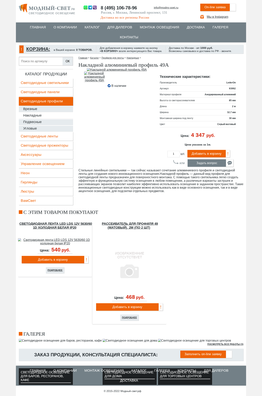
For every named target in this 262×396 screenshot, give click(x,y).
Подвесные (32, 122)
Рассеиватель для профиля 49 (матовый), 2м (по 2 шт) (130, 225)
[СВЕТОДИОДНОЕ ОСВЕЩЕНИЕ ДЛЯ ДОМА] (130, 340)
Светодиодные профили (42, 101)
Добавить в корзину (207, 153)
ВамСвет (28, 201)
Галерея (220, 27)
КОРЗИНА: (38, 49)
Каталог (92, 27)
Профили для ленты (112, 58)
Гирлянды (29, 182)
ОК (68, 61)
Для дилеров (119, 27)
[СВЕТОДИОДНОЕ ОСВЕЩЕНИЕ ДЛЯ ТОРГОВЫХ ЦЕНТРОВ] (194, 340)
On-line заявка (215, 7)
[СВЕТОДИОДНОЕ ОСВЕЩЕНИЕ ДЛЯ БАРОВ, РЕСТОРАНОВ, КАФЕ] (60, 340)
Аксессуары (31, 155)
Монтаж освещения (159, 27)
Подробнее (55, 270)
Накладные (32, 115)
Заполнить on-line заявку (203, 354)
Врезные (30, 109)
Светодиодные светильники (45, 83)
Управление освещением (42, 164)
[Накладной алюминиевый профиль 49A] (117, 69)
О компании (65, 27)
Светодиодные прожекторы (44, 145)
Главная (38, 27)
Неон (25, 173)
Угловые (30, 128)
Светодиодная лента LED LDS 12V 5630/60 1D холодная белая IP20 (55, 225)
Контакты (129, 37)
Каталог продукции (46, 74)
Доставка (196, 27)
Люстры (27, 191)
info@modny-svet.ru (166, 7)
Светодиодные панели (40, 92)
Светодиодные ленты (39, 136)
